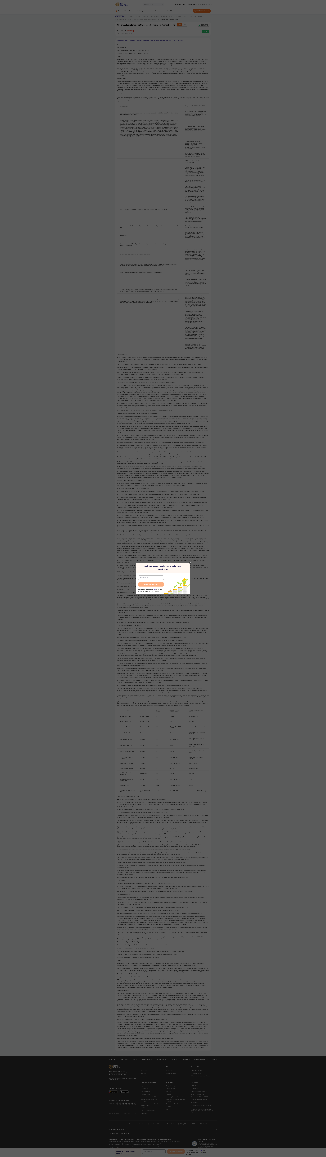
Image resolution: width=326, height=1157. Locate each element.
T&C (154, 589)
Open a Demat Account (151, 584)
